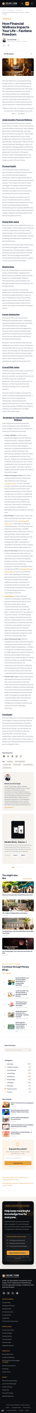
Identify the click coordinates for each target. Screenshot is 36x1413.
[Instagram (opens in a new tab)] (8, 1293)
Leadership (5, 1318)
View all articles (9, 807)
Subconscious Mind (8, 1330)
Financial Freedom (7, 1393)
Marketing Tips (6, 1309)
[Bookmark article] (4, 45)
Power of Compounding (9, 1380)
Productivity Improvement (10, 1321)
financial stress (7, 767)
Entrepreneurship (7, 1312)
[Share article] (8, 45)
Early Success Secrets (9, 1365)
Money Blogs (10, 10)
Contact (21, 1410)
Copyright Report (16, 1407)
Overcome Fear (7, 1336)
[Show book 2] (18, 867)
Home (3, 10)
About (27, 1410)
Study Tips (5, 1368)
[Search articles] (22, 3)
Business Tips (6, 1302)
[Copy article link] (21, 756)
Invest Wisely (9, 596)
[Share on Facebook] (4, 756)
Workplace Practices (8, 1305)
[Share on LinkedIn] (12, 756)
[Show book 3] (23, 867)
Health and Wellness (8, 1357)
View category (7, 973)
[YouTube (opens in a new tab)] (17, 1293)
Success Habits (6, 1339)
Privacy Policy (26, 1407)
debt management (20, 761)
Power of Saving (7, 1387)
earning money (7, 764)
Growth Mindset (7, 1333)
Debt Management (8, 1396)
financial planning (27, 764)
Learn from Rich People (9, 1383)
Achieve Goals (6, 1342)
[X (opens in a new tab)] (12, 1293)
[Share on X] (8, 756)
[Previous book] (18, 817)
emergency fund (10, 483)
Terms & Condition (12, 1410)
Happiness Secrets (8, 1345)
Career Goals (6, 1372)
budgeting (10, 761)
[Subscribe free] (27, 3)
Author (7, 1407)
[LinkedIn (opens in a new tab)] (4, 1293)
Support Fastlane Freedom (18, 1253)
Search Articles (10, 1045)
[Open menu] (32, 3)
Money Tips (19, 10)
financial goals (17, 764)
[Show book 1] (13, 867)
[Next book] (18, 860)
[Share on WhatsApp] (16, 756)
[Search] (29, 1050)
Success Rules (6, 1315)
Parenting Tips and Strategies (11, 1360)
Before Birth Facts (7, 1354)
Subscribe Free (18, 1163)
